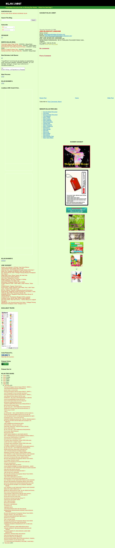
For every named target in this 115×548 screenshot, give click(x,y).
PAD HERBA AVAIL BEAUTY (11, 475)
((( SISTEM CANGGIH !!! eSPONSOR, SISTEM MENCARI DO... (19, 446)
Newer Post (43, 98)
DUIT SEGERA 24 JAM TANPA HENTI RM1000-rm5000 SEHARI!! (20, 467)
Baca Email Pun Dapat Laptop (11, 405)
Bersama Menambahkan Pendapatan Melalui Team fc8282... (19, 458)
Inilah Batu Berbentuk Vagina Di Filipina (11, 45)
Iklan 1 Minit (46, 117)
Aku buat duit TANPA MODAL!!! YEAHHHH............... (16, 437)
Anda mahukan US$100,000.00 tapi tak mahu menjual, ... (18, 493)
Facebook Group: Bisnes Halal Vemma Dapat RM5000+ (15, 298)
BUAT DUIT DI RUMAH (9, 502)
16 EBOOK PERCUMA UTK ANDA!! (12, 464)
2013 (4, 377)
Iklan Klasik (46, 135)
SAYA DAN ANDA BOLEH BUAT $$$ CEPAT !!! (15, 516)
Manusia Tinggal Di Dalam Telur (9, 49)
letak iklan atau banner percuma (12, 469)
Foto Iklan (46, 113)
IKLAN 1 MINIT (13, 3)
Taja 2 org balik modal (9, 519)
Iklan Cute (46, 132)
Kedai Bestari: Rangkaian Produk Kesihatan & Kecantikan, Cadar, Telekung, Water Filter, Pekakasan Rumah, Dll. (18, 292)
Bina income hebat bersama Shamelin (13, 492)
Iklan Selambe (47, 120)
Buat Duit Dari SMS (8, 432)
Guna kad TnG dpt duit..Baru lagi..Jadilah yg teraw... (16, 457)
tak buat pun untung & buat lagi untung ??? (14, 498)
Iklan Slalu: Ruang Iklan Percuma (10, 278)
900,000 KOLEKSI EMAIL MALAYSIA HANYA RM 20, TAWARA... (19, 538)
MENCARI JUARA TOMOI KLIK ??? (12, 489)
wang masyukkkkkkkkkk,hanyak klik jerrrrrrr (14, 399)
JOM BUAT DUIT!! (8, 507)
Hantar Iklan (46, 123)
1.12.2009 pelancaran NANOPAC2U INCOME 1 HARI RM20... (19, 541)
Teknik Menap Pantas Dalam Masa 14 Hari (12, 268)
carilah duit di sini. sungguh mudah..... (13, 441)
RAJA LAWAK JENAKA (9, 428)
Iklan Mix (45, 130)
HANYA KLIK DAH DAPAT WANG (12, 499)
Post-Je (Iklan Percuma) (50, 114)
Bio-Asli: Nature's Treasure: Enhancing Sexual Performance (16, 290)
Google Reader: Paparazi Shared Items (11, 286)
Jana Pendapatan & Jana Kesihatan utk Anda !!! (15, 393)
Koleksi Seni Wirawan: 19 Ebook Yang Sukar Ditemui (15, 267)
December (7, 385)
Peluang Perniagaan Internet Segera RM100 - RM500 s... (18, 387)
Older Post (110, 98)
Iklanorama (46, 127)
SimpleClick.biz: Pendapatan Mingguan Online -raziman (15, 297)
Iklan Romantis (47, 124)
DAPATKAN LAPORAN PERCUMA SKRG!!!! (14, 533)
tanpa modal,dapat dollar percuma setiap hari (15, 400)
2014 (4, 375)
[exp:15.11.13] (2, 261)
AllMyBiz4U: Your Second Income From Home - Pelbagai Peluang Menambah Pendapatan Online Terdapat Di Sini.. (18, 303)
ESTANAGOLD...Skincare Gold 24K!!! (13, 425)
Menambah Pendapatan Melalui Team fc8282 (13, 282)
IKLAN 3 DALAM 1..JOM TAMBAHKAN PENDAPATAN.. (17, 407)
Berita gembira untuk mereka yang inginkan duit (15, 478)
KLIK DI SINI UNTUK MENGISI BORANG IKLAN (14, 13)
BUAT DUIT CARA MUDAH (10, 504)
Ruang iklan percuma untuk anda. (12, 496)
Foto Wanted (46, 116)
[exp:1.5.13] (2, 83)
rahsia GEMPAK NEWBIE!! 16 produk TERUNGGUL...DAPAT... (19, 466)
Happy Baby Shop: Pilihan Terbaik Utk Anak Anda (14, 275)
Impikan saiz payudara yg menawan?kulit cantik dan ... (17, 461)
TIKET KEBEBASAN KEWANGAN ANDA (14, 423)
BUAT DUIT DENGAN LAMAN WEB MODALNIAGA (16, 526)
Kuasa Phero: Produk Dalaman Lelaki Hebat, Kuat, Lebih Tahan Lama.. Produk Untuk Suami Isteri (17, 288)
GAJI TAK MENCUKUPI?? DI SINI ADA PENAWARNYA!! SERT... (19, 416)
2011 (4, 380)
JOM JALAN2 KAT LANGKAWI (11, 472)
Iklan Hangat (46, 129)
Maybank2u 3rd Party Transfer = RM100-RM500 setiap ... (18, 452)
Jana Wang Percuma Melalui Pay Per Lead (14, 396)
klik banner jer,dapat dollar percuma (13, 402)
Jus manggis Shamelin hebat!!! (11, 460)
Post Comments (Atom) (55, 101)
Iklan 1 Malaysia (48, 126)
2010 (4, 382)
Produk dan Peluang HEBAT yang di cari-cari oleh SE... (17, 414)
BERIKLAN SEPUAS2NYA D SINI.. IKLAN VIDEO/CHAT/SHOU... (19, 490)
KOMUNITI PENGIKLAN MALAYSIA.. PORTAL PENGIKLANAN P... (20, 419)
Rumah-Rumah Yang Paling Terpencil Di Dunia (13, 47)
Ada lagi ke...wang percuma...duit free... (13, 445)
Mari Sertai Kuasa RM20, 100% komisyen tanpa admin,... (18, 455)
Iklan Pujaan (46, 133)
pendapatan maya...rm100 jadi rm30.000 (14, 417)
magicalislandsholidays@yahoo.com (54, 34)
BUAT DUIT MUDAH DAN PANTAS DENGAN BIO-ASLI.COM (18, 483)
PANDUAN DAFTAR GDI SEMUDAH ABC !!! (14, 470)
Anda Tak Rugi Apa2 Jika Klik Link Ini (13, 535)
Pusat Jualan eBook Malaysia (11, 431)
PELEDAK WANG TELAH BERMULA (13, 536)
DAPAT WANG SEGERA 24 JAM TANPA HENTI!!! (16, 434)
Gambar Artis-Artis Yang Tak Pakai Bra (11, 51)
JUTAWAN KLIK (8, 505)
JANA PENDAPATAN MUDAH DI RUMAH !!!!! (15, 388)
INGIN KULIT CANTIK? (9, 517)
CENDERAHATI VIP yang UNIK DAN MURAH (15, 522)
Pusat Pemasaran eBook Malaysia (10, 276)
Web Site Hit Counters (7, 357)
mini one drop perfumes (10, 463)
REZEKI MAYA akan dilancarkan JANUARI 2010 (15, 449)
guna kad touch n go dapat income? (13, 438)
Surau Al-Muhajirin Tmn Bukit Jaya (10, 280)
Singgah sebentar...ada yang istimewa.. (13, 514)
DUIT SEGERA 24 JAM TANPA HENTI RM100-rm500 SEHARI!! (19, 454)
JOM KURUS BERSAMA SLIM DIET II (13, 477)
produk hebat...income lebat (11, 390)
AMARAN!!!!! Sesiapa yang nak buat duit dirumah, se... (17, 408)
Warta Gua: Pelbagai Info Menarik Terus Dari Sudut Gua (16, 271)
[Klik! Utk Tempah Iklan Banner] (3, 83)
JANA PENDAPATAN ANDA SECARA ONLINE (15, 508)
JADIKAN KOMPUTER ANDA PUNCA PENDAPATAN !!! (17, 403)
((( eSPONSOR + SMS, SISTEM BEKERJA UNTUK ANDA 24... (19, 413)
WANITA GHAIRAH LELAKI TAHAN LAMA (14, 540)
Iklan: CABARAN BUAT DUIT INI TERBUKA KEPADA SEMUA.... (19, 435)
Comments (7, 30)
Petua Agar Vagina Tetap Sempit (9, 44)
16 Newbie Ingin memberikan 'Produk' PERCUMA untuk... (18, 440)
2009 (4, 384)
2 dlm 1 (6, 411)
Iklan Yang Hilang (48, 137)
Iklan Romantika (48, 122)
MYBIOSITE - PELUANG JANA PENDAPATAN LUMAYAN (18, 397)
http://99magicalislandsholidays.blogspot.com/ (58, 36)
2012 (4, 379)
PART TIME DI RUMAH (9, 501)
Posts (5, 27)
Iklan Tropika (47, 119)
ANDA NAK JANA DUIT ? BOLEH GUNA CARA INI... (16, 426)
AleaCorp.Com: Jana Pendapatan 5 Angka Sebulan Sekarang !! (17, 270)
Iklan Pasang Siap (48, 136)
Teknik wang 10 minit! (9, 410)
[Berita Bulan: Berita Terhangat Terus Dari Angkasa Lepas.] (2, 37)
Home (77, 98)
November (7, 543)
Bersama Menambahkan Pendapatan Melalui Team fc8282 (18, 520)
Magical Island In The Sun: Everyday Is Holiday (13, 279)
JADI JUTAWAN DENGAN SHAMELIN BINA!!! (15, 451)
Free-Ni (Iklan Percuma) (50, 112)
